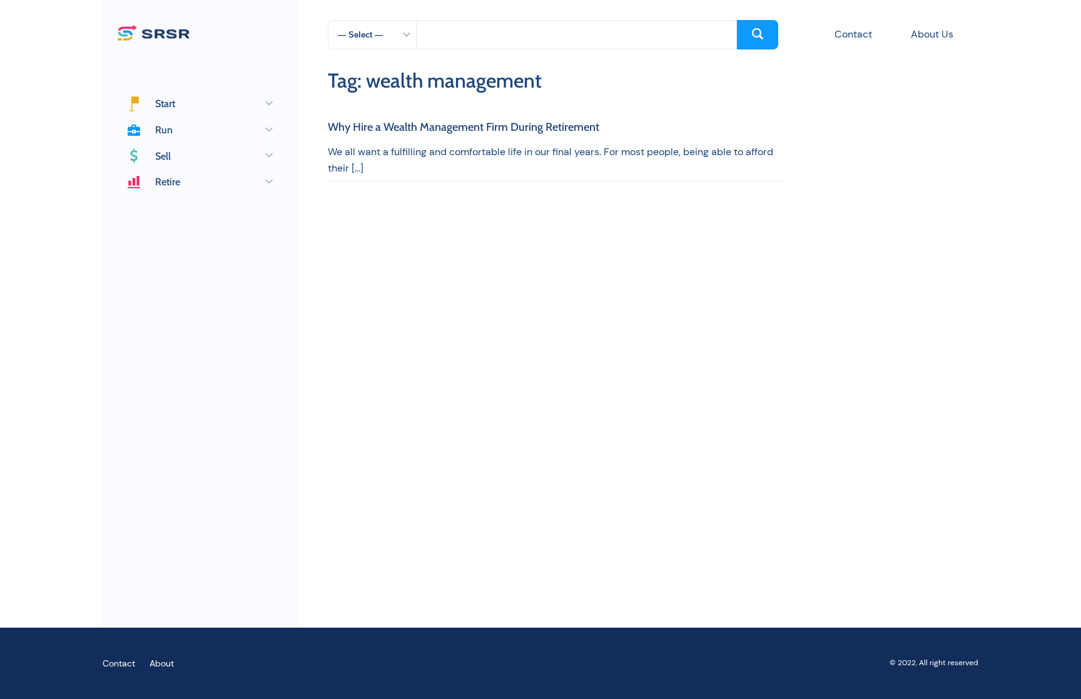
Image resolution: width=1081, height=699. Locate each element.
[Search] (757, 34)
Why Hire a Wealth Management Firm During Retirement (463, 127)
